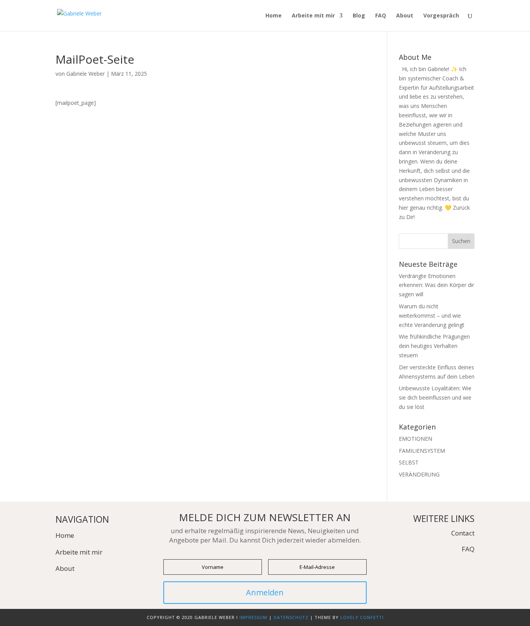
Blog (359, 16)
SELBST (409, 462)
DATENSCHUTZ (291, 617)
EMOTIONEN (415, 438)
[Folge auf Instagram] (468, 566)
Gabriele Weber (85, 73)
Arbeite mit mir (313, 16)
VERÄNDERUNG (419, 474)
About (404, 16)
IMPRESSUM (253, 617)
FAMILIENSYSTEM (422, 450)
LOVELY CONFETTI (362, 617)
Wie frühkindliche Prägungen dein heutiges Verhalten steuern (434, 346)
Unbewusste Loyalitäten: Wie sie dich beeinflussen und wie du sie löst (435, 397)
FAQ (380, 16)
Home (273, 16)
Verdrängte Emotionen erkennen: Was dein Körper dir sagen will (436, 285)
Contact (463, 533)
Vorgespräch (441, 16)
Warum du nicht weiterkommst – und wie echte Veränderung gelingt (431, 316)
